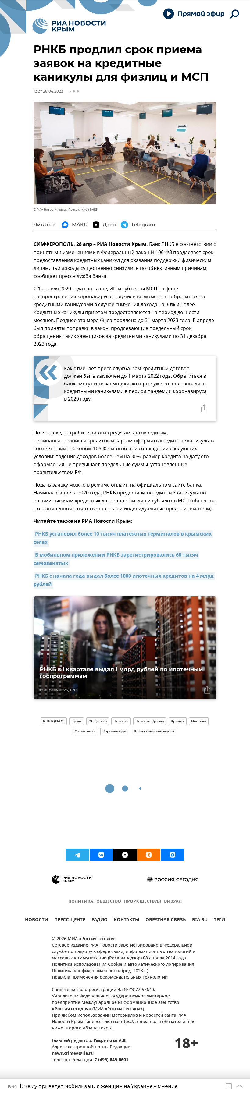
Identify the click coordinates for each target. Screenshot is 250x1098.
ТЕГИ (219, 920)
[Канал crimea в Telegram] (77, 855)
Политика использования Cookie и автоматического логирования (123, 964)
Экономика (85, 731)
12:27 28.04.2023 (48, 91)
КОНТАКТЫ (126, 920)
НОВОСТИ (36, 920)
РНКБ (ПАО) (54, 721)
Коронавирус (114, 731)
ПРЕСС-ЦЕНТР (69, 920)
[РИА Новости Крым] (69, 26)
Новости (121, 721)
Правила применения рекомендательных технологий (110, 977)
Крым (76, 721)
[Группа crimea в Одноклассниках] (148, 855)
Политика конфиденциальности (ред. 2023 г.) (100, 971)
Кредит (177, 721)
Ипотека (198, 721)
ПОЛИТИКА (80, 901)
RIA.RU (200, 920)
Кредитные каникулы (154, 731)
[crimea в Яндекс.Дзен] (125, 855)
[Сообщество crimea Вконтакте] (101, 855)
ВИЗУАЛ (173, 901)
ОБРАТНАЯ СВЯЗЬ (165, 920)
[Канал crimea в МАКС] (172, 855)
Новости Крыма (149, 721)
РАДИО (99, 920)
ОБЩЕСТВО (108, 901)
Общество (97, 721)
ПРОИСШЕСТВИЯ (142, 901)
